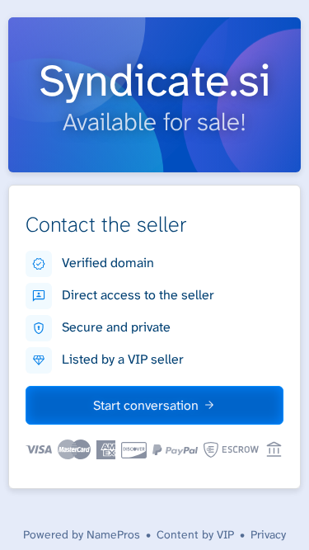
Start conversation (146, 405)
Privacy (268, 534)
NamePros (113, 534)
